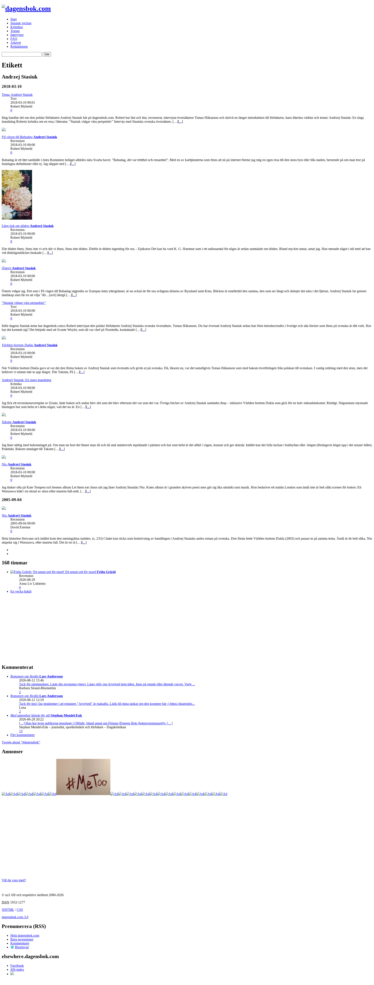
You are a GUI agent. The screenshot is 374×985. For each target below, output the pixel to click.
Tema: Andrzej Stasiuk (17, 94)
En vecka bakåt (20, 591)
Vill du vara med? (14, 880)
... (180, 121)
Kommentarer (19, 943)
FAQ (13, 39)
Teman (15, 31)
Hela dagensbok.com (24, 935)
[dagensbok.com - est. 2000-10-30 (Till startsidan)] (26, 8)
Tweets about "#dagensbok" (21, 742)
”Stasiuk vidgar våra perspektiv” (24, 303)
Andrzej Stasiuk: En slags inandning (26, 380)
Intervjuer (17, 35)
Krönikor (16, 27)
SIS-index (17, 969)
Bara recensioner (21, 939)
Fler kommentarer (22, 735)
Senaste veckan (20, 23)
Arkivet (15, 42)
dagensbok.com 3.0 (15, 917)
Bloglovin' (22, 947)
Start (13, 19)
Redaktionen (19, 46)
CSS (20, 909)
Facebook (17, 965)
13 (21, 731)
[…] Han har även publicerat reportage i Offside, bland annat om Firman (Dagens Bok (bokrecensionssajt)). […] (95, 723)
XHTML (8, 909)
